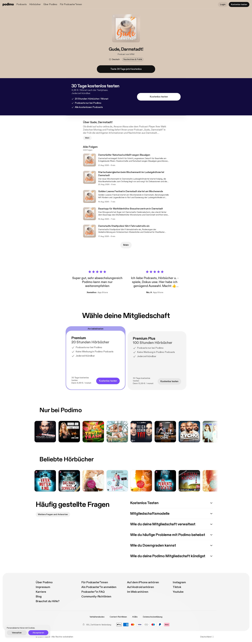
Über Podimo (50, 4)
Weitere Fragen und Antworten (53, 514)
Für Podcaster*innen (71, 4)
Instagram (179, 582)
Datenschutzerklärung (152, 617)
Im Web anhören (137, 592)
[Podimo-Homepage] (8, 4)
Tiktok (177, 587)
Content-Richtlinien (118, 617)
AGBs (135, 617)
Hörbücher (35, 4)
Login (222, 4)
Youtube (178, 592)
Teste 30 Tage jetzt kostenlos (126, 69)
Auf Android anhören (140, 587)
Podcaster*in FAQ (92, 592)
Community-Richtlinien (96, 596)
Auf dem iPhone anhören (143, 582)
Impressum (43, 587)
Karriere (41, 592)
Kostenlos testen (239, 4)
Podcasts (21, 4)
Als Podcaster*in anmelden (98, 587)
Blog (39, 596)
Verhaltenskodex (97, 617)
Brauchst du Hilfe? (47, 601)
